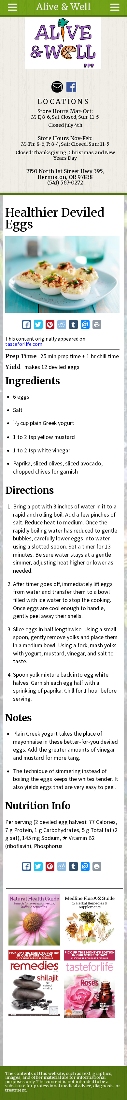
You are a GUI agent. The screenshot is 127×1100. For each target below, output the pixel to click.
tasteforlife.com (23, 344)
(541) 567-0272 (65, 182)
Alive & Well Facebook (71, 87)
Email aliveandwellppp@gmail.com (57, 87)
